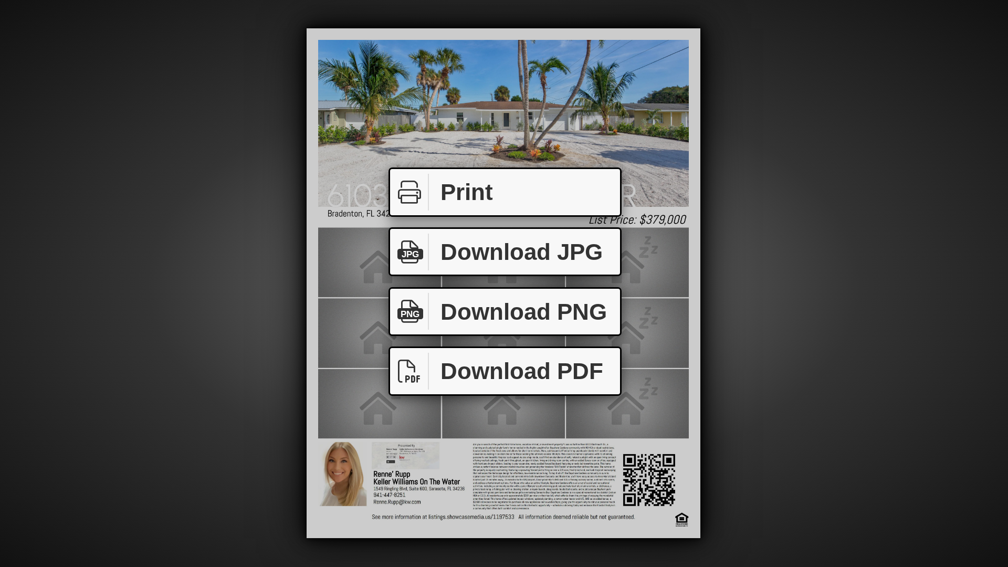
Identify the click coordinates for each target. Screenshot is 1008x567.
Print (466, 192)
